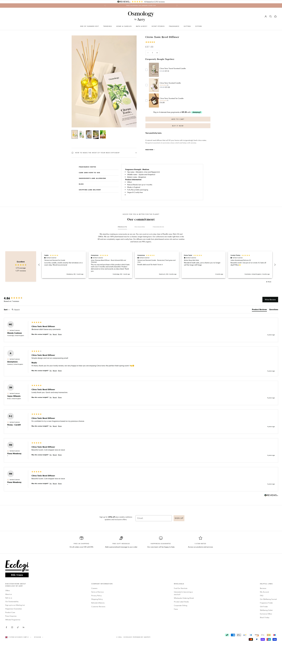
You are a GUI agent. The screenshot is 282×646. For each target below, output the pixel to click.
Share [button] (60, 334)
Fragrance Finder (266, 603)
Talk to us (8, 598)
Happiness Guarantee (13, 609)
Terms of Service (97, 592)
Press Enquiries (11, 616)
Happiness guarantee (161, 543)
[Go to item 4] (96, 134)
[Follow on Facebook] (6, 627)
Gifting (187, 26)
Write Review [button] (270, 299)
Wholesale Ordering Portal (184, 598)
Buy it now (178, 126)
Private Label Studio (181, 602)
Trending (107, 26)
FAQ (261, 595)
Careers (94, 588)
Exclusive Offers (266, 614)
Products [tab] (122, 227)
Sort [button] (6, 309)
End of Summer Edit (89, 26)
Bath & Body (141, 26)
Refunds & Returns (98, 603)
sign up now (155, 5)
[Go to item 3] (89, 134)
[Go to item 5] (103, 134)
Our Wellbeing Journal (268, 599)
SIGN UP (179, 518)
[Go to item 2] (82, 134)
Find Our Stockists (180, 588)
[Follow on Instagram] (12, 627)
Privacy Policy (96, 595)
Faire (176, 609)
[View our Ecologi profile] (141, 568)
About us (8, 594)
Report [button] (55, 334)
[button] (177, 42)
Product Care (10, 612)
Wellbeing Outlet (266, 610)
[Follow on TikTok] (18, 627)
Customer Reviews (98, 606)
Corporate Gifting (180, 605)
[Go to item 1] (75, 134)
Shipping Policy (97, 599)
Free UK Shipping (81, 543)
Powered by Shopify (142, 637)
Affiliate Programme (12, 620)
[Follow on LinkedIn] (23, 627)
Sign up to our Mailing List (15, 605)
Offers (198, 26)
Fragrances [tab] (158, 227)
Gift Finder (264, 606)
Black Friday (264, 617)
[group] (15, 298)
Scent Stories (158, 26)
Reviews (263, 588)
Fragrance (174, 26)
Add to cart (178, 119)
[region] (157, 264)
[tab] (259, 310)
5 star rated (200, 543)
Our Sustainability (12, 601)
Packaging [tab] (140, 227)
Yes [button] (50, 334)
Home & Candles (124, 26)
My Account (264, 592)
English (37, 637)
